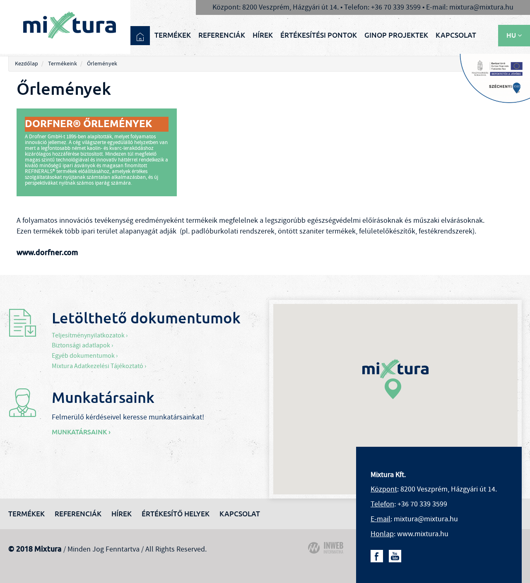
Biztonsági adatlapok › (82, 345)
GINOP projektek (396, 35)
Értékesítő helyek (176, 513)
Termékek (172, 35)
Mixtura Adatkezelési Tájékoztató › (99, 366)
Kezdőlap (26, 63)
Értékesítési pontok (318, 35)
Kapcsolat (456, 35)
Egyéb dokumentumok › (85, 356)
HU (512, 35)
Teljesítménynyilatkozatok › (90, 335)
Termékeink (62, 63)
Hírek (263, 35)
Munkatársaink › (81, 432)
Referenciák (221, 35)
